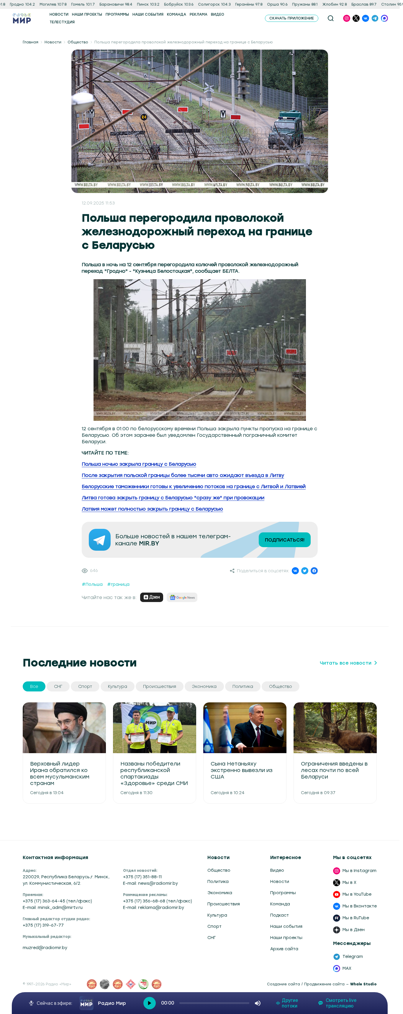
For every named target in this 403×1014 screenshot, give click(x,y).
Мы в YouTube (357, 894)
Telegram (353, 956)
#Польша (92, 584)
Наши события (286, 926)
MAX (347, 968)
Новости (53, 42)
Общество (78, 42)
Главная (30, 42)
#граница (118, 584)
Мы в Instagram (359, 870)
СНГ (211, 937)
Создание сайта (283, 984)
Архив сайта (284, 948)
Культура (217, 915)
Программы (283, 892)
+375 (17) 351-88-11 (142, 876)
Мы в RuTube (356, 917)
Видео (277, 870)
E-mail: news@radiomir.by (150, 883)
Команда (280, 904)
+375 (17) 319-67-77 (43, 925)
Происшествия (223, 904)
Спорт (214, 926)
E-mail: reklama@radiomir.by (153, 907)
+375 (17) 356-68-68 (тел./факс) (157, 901)
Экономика (219, 892)
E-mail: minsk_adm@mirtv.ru (53, 907)
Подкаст (279, 915)
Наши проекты (286, 937)
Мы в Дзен (354, 929)
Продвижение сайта (324, 984)
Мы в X (349, 882)
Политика (218, 881)
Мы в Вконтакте (360, 906)
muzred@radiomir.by (45, 947)
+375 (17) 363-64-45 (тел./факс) (57, 901)
